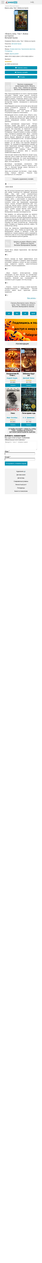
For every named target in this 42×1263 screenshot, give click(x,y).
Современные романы (21, 481)
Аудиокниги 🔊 (21, 471)
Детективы (21, 478)
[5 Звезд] (11, 61)
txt (9, 313)
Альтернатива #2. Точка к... (12, 374)
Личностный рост (21, 484)
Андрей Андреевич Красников (18, 378)
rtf (25, 313)
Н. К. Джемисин (28, 417)
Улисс (13, 413)
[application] (21, 184)
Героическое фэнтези (28, 49)
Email (8, 457)
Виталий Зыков (16, 44)
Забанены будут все (29, 374)
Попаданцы (8, 51)
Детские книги (21, 475)
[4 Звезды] (9, 61)
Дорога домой (14, 54)
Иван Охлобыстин (13, 417)
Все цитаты (31, 298)
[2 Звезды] (7, 61)
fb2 (17, 313)
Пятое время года (28, 413)
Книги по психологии (21, 491)
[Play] (6, 184)
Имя (7, 451)
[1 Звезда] (5, 61)
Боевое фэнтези (15, 49)
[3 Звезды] (8, 61)
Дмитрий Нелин (28, 378)
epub (33, 313)
